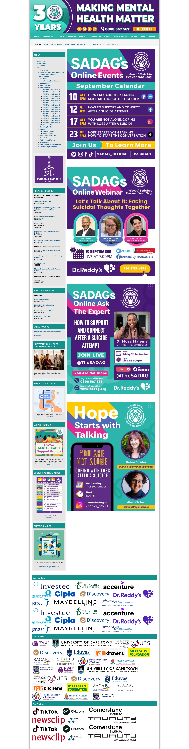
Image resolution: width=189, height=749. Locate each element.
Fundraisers (41, 65)
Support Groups (48, 36)
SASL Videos (48, 133)
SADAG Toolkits (46, 125)
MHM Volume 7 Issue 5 (51, 94)
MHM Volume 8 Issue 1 (51, 96)
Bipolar (82, 36)
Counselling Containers (49, 147)
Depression (71, 36)
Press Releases (45, 138)
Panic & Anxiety (120, 36)
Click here (45, 375)
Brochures (44, 79)
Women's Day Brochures (52, 81)
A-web (155, 746)
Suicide (107, 36)
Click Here (37, 336)
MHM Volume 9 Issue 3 (51, 111)
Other (142, 36)
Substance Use (94, 36)
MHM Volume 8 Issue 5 (51, 103)
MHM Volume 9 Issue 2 (51, 109)
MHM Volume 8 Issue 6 (51, 105)
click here (49, 517)
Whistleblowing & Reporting (50, 144)
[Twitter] (85, 29)
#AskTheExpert (40, 41)
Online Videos (48, 131)
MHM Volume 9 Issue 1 (51, 107)
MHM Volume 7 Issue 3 (51, 116)
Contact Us (41, 61)
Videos (42, 129)
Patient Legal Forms (47, 140)
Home (36, 36)
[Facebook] (79, 29)
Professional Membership (46, 74)
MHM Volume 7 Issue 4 (51, 92)
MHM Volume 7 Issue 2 (51, 90)
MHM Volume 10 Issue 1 (52, 114)
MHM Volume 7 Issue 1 (51, 118)
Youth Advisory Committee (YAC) (52, 72)
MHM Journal (45, 87)
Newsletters (44, 142)
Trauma (133, 36)
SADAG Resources (43, 76)
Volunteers (41, 68)
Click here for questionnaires (49, 567)
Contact (151, 36)
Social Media (41, 63)
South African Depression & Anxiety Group (109, 746)
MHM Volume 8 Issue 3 (51, 101)
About (61, 36)
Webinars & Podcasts (48, 136)
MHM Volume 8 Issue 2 (51, 98)
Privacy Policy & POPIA (130, 746)
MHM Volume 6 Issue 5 (51, 122)
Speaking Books (46, 127)
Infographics (44, 83)
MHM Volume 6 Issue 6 (51, 120)
